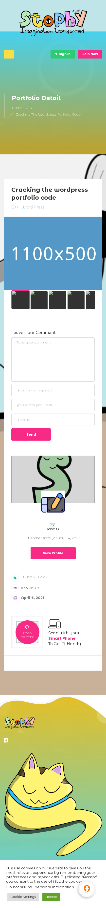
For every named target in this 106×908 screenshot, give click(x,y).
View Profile (53, 553)
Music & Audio (33, 577)
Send (31, 434)
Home (17, 107)
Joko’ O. (53, 529)
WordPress (32, 207)
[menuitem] (20, 299)
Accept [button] (51, 897)
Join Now (90, 54)
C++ (34, 107)
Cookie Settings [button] (23, 897)
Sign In (64, 54)
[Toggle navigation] (9, 54)
